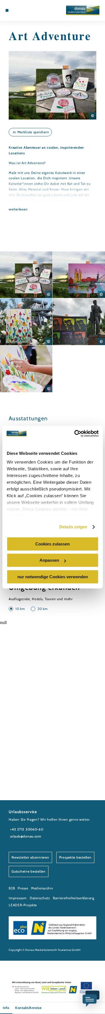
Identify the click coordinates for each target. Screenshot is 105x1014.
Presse (23, 888)
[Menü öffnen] (7, 10)
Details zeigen (73, 526)
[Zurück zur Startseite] (82, 10)
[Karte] (19, 10)
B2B (12, 888)
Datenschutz (40, 898)
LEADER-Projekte (23, 905)
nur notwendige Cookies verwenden (52, 576)
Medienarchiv (42, 888)
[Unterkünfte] (15, 10)
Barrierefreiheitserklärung (73, 898)
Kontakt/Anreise (28, 1008)
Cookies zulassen (52, 544)
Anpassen (49, 560)
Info (6, 1008)
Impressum (18, 898)
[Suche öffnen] (28, 10)
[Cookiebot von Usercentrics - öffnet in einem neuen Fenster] (75, 433)
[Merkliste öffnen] (24, 10)
